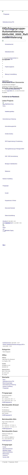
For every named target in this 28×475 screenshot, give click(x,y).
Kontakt (4, 447)
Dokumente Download (7, 223)
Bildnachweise (6, 453)
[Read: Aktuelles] (4, 106)
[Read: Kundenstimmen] (4, 231)
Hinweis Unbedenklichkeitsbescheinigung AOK (13, 344)
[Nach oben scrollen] (0, 474)
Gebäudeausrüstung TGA (8, 381)
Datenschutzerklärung (7, 452)
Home (4, 379)
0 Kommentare (13, 58)
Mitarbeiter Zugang (7, 450)
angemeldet (9, 90)
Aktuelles (5, 221)
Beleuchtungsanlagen (7, 383)
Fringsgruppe (5, 388)
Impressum (5, 455)
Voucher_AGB (6, 457)
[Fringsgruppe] (13, 14)
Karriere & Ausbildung (7, 386)
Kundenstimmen (6, 342)
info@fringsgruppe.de (7, 402)
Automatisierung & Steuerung (9, 384)
